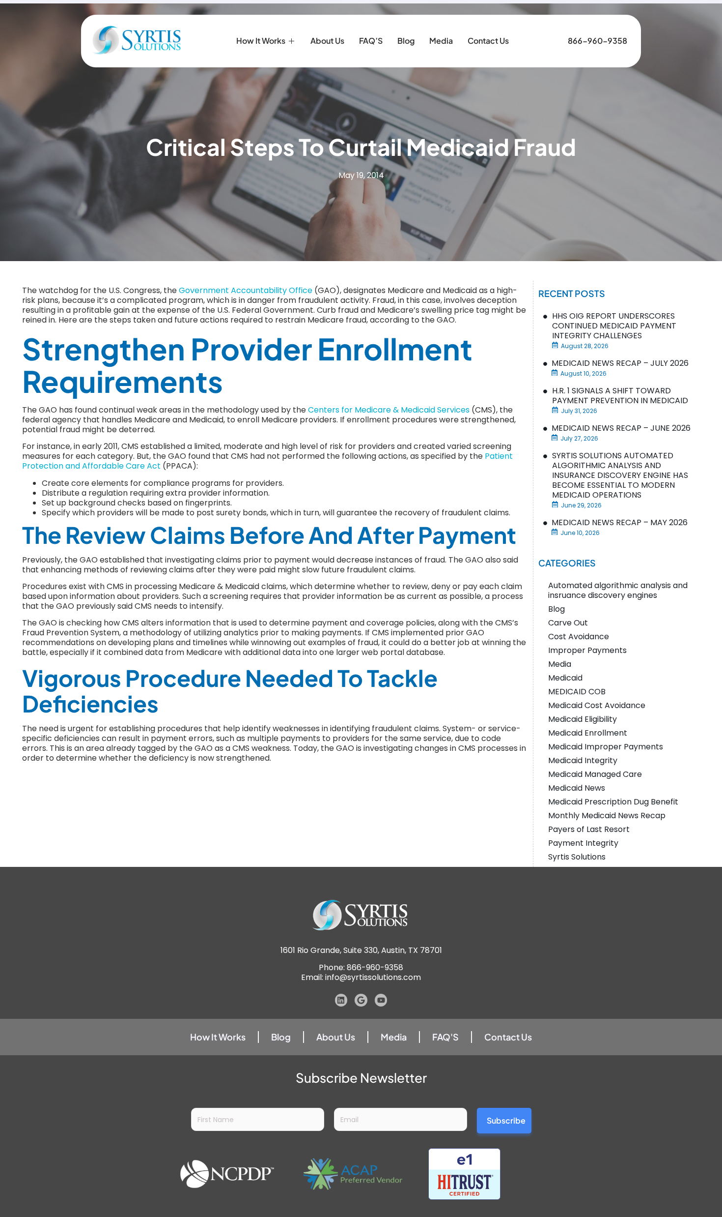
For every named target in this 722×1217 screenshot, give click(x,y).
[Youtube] (381, 1000)
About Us (327, 40)
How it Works (260, 40)
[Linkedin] (341, 1000)
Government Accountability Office (245, 290)
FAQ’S (371, 40)
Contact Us (488, 40)
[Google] (361, 1000)
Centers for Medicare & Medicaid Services (389, 410)
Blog (406, 40)
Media (441, 40)
